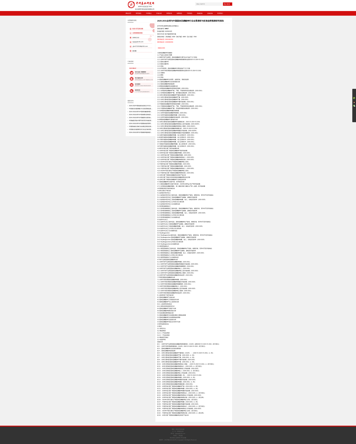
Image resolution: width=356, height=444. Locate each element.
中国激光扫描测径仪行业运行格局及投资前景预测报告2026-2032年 (149, 129)
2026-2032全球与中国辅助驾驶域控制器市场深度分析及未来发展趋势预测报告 (153, 132)
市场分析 (159, 13)
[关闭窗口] (175, 26)
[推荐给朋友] (168, 26)
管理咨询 (169, 13)
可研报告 (189, 13)
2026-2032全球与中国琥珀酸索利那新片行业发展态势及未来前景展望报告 (151, 111)
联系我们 (220, 13)
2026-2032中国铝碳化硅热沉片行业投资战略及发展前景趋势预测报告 (150, 105)
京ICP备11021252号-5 (170, 440)
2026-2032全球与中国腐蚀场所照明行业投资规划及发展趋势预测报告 (150, 123)
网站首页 (128, 13)
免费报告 (179, 13)
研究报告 (138, 13)
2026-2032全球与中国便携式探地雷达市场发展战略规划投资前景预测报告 (151, 114)
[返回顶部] (354, 398)
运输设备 (210, 13)
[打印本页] (160, 26)
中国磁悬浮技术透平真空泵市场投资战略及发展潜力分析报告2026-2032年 (151, 120)
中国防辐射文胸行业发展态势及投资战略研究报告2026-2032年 (148, 126)
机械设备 (200, 13)
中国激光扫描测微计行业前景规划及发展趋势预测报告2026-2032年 (149, 108)
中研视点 (149, 13)
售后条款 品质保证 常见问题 (178, 437)
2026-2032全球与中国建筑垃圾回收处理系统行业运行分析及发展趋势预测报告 (153, 117)
